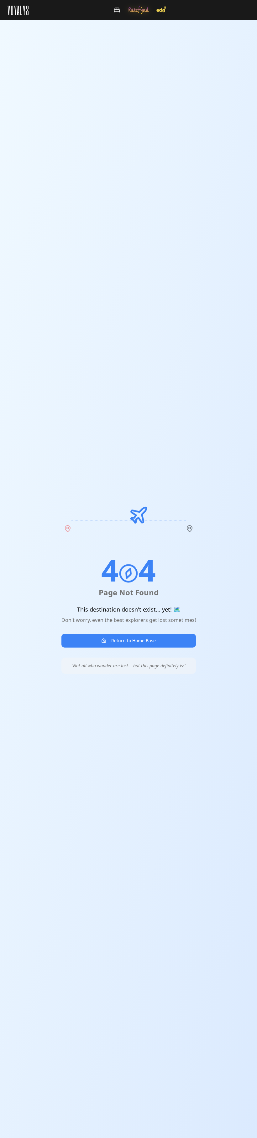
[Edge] (161, 10)
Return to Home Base (133, 640)
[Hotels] (117, 10)
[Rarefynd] (138, 10)
